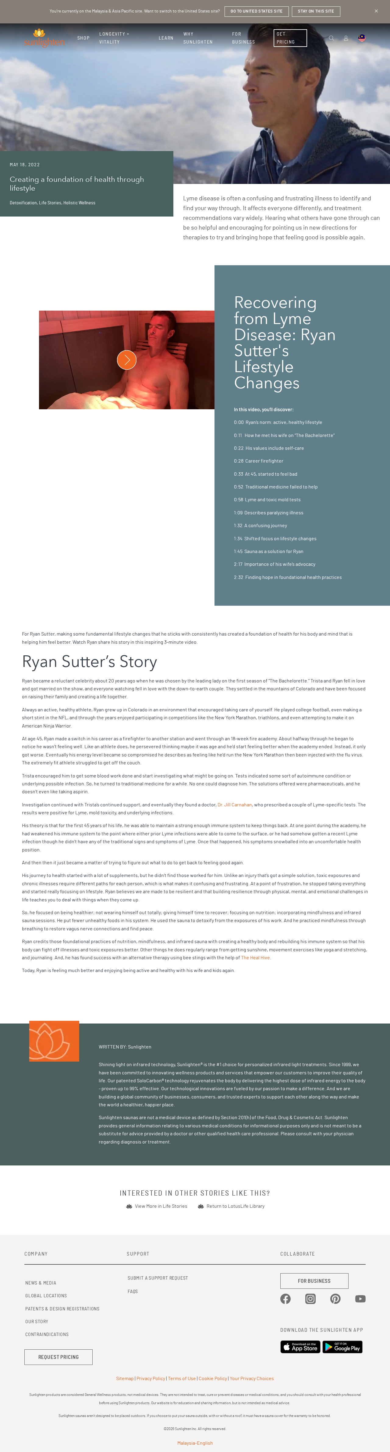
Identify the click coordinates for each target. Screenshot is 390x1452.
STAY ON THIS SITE (316, 11)
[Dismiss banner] (376, 11)
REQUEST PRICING (58, 1357)
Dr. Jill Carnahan (235, 804)
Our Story (36, 1321)
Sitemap (125, 1378)
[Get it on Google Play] (343, 1347)
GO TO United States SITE (257, 11)
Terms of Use (182, 1378)
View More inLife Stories (161, 1206)
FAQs (133, 1291)
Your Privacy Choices (252, 1378)
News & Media (40, 1283)
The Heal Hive (255, 957)
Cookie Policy (213, 1378)
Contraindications (47, 1334)
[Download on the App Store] (301, 1347)
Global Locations (46, 1295)
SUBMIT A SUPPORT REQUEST (158, 1278)
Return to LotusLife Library (235, 1206)
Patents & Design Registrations (62, 1308)
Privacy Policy (150, 1378)
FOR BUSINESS (314, 1281)
